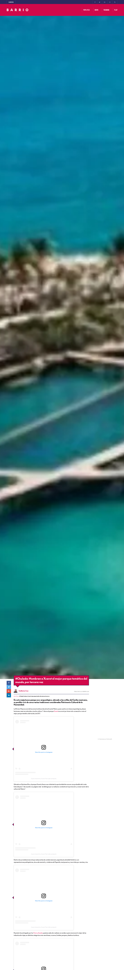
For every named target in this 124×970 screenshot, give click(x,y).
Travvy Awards (38, 933)
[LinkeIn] (9, 695)
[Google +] (104, 2)
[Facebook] (95, 2)
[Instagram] (109, 2)
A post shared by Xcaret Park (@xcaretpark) (43, 778)
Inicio (15, 696)
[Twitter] (99, 2)
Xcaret (56, 711)
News (17, 696)
